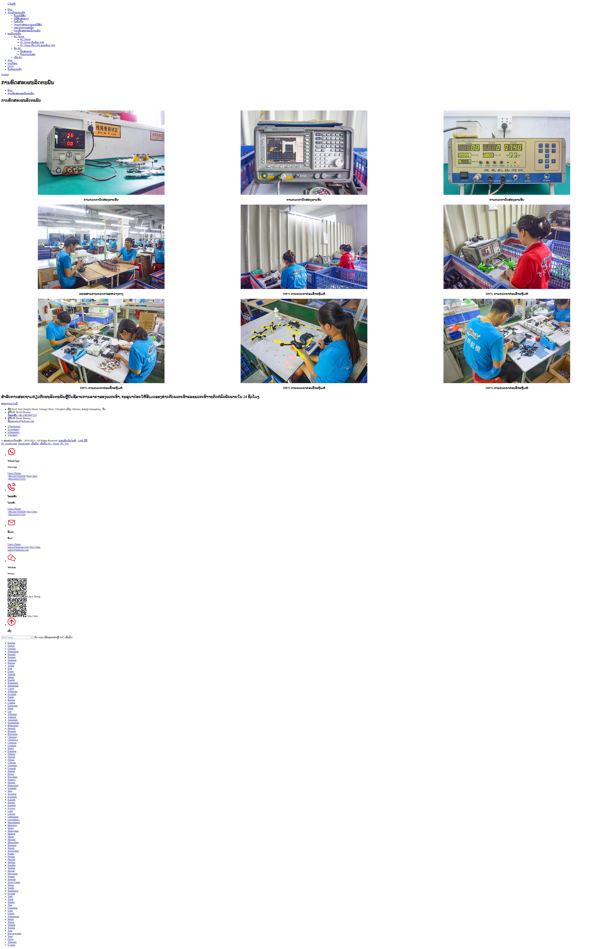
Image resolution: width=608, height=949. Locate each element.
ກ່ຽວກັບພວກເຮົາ (16, 12)
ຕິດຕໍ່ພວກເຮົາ (15, 69)
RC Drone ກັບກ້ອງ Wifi (32, 42)
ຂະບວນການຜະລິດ (24, 27)
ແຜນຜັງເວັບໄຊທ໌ (67, 440)
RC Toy (64, 443)
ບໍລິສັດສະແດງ (21, 18)
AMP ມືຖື (82, 440)
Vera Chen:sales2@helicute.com (24, 548)
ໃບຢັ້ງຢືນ (18, 21)
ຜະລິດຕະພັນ (14, 33)
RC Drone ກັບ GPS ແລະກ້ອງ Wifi (37, 45)
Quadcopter (24, 443)
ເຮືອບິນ (35, 443)
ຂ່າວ (10, 60)
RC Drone (19, 36)
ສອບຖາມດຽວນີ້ (9, 403)
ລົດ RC (17, 48)
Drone (56, 443)
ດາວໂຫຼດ (12, 63)
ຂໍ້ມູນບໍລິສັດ (20, 15)
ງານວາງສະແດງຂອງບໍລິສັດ (28, 24)
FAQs (11, 66)
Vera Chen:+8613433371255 (22, 477)
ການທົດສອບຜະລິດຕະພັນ (27, 30)
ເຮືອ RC (18, 57)
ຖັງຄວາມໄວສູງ (27, 54)
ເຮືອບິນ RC (46, 443)
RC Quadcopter (9, 443)
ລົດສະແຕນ (26, 51)
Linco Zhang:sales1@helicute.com (18, 545)
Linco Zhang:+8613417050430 (16, 474)
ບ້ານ (10, 9)
